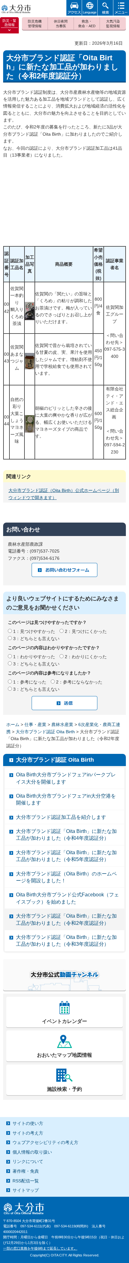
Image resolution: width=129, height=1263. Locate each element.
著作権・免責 (26, 1171)
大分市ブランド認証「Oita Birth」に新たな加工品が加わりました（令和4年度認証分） (66, 835)
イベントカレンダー (64, 1021)
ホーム (12, 724)
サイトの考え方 (28, 1132)
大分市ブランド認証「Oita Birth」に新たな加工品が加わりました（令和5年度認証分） (66, 856)
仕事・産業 (35, 724)
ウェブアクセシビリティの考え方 (45, 1142)
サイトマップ (26, 1190)
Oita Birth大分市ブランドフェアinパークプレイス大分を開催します (66, 778)
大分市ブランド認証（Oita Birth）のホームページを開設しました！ (66, 877)
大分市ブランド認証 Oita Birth (45, 731)
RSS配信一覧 (26, 1180)
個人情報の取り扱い (32, 1152)
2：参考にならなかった (79, 681)
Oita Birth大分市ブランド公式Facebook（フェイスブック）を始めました (67, 898)
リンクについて (28, 1161)
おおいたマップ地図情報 (64, 1055)
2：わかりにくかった (86, 656)
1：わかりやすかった (34, 656)
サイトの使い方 (28, 1123)
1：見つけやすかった (34, 631)
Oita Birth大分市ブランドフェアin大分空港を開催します (66, 799)
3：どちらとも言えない (36, 638)
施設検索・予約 (64, 1089)
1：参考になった (29, 681)
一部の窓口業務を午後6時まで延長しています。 (40, 1248)
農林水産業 (62, 724)
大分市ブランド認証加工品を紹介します (61, 817)
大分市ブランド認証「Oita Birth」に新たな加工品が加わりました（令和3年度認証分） (66, 941)
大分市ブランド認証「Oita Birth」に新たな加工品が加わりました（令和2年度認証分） (66, 919)
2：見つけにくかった (86, 631)
